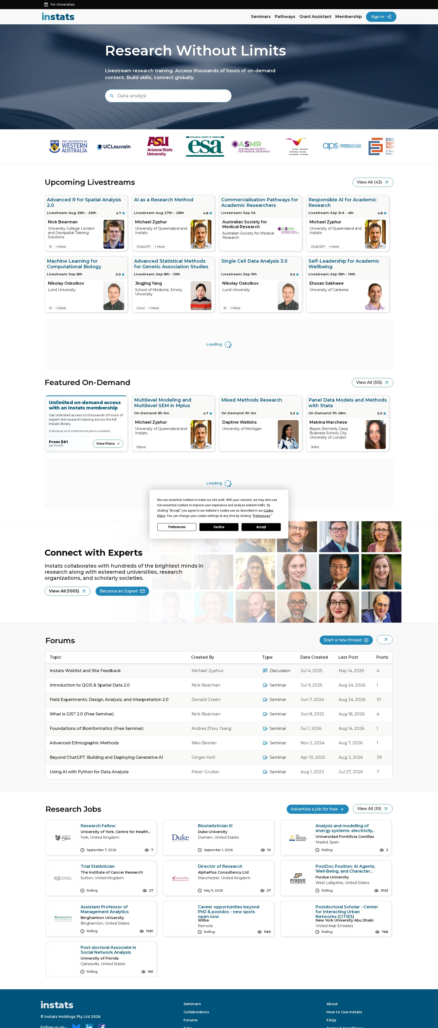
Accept (261, 527)
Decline (219, 527)
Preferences (177, 527)
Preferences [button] (261, 515)
